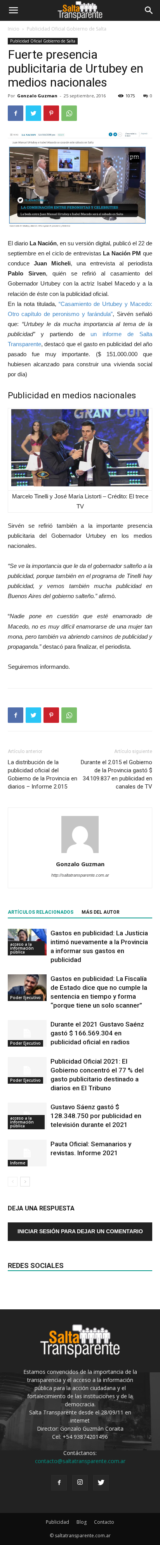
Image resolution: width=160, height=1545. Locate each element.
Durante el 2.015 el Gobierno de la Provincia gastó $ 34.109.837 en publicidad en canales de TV (116, 774)
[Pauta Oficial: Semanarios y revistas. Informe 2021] (27, 1153)
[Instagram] (80, 1483)
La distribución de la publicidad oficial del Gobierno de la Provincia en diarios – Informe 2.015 (42, 774)
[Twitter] (101, 1483)
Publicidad (57, 1522)
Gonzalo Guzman (37, 96)
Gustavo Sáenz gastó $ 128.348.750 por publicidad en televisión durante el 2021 (95, 1116)
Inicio (13, 28)
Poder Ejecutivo (25, 997)
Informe (17, 1163)
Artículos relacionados (40, 912)
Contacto (104, 1522)
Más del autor (101, 912)
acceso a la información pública (22, 948)
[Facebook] (59, 1483)
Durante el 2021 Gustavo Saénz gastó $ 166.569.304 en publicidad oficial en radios (97, 1033)
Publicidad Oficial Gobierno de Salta (66, 28)
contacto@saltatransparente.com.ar (80, 1461)
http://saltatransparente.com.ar (80, 875)
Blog (82, 1522)
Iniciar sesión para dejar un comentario (80, 1231)
